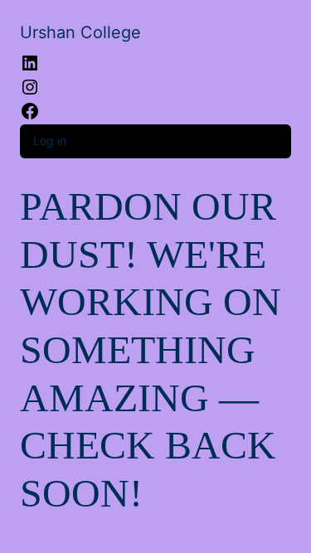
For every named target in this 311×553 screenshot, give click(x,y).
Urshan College (80, 32)
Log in (49, 140)
